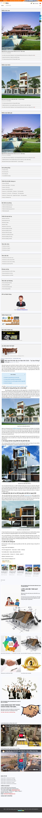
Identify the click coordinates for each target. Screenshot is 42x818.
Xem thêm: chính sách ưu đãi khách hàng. (8, 712)
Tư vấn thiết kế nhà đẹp (6, 175)
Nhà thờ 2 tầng (4, 224)
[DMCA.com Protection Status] (21, 810)
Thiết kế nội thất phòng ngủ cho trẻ (8, 208)
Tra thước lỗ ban (5, 169)
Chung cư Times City (5, 187)
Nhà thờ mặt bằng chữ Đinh (7, 238)
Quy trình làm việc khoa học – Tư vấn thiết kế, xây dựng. (11, 653)
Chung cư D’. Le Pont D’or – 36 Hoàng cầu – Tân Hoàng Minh (13, 193)
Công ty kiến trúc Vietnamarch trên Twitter (8, 779)
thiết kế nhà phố (16, 428)
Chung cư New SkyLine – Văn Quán (8, 185)
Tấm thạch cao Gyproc (6, 248)
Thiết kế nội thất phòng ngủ (7, 206)
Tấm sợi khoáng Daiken (6, 288)
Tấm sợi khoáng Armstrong (7, 282)
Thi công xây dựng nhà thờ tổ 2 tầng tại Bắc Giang (11, 59)
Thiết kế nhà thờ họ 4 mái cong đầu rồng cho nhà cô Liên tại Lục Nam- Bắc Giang (16, 105)
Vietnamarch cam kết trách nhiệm (7, 673)
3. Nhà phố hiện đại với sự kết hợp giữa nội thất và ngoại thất (14, 381)
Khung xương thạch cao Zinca (7, 273)
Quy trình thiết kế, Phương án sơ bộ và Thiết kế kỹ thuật (31, 653)
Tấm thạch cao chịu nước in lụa (7, 257)
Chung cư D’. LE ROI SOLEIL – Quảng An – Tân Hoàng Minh (12, 191)
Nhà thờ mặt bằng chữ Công (7, 236)
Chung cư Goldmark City (6, 197)
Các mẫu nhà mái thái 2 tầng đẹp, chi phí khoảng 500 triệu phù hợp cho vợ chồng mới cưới (18, 55)
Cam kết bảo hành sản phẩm (26, 673)
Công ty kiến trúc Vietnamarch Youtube (7, 782)
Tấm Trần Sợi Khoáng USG (7, 286)
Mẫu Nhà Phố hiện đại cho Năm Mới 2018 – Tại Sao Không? (13, 99)
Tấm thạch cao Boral (5, 246)
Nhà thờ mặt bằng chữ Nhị (6, 230)
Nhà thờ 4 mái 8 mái (5, 218)
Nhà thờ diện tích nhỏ (6, 220)
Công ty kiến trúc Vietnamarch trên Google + (8, 780)
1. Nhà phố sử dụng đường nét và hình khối (11, 377)
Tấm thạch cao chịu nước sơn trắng (8, 261)
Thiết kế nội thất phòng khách (7, 204)
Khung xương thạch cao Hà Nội (7, 275)
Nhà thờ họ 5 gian (5, 222)
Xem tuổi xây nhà (5, 171)
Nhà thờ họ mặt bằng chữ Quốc (7, 234)
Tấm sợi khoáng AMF (6, 284)
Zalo (40, 18)
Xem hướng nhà (5, 173)
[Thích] (10, 362)
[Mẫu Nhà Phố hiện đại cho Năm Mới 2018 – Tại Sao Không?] (21, 82)
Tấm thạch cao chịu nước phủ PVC (8, 259)
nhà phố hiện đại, (28, 495)
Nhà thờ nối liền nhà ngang (7, 232)
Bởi (5, 362)
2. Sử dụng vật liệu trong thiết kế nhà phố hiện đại (12, 379)
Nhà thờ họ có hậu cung (6, 226)
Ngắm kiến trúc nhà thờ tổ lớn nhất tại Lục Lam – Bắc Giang (13, 51)
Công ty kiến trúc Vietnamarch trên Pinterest (8, 783)
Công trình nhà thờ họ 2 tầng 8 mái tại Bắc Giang (10, 57)
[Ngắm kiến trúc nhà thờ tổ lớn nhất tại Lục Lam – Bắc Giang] (21, 31)
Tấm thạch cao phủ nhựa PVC (7, 263)
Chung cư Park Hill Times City (7, 189)
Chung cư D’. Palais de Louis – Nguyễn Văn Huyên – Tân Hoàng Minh (14, 195)
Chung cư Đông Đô (5, 183)
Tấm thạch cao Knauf (6, 250)
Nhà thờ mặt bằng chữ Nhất (7, 228)
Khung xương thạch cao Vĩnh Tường (8, 271)
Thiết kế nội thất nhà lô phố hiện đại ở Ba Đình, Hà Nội (16, 386)
